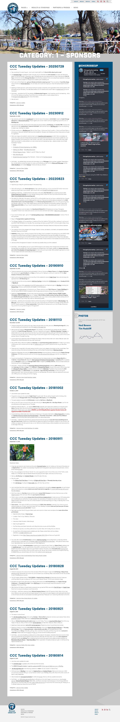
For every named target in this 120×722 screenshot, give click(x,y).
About (76, 1)
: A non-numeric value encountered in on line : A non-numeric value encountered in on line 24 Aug (96, 89)
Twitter (35, 295)
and (42, 671)
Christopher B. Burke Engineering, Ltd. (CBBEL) (25, 147)
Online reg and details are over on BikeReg (52, 666)
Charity (22, 645)
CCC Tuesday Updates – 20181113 (36, 319)
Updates (23, 102)
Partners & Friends (61, 7)
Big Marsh (15, 283)
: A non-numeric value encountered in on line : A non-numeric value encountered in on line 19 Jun (96, 259)
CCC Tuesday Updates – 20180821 (36, 608)
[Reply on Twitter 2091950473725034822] (80, 150)
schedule (21, 250)
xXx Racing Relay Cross (37, 215)
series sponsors (36, 625)
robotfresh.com (17, 547)
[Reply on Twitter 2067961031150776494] (80, 301)
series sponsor (22, 289)
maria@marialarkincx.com (25, 533)
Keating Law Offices (18, 149)
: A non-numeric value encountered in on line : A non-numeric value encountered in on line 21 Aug (96, 195)
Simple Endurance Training (18, 194)
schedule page (17, 663)
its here (40, 677)
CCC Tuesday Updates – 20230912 (37, 112)
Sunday (64, 331)
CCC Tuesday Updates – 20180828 (37, 565)
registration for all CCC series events (33, 285)
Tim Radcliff (85, 328)
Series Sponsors (25, 83)
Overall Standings (28, 377)
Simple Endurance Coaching (20, 157)
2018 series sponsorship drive (27, 679)
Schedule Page (18, 74)
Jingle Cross (52, 277)
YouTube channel (47, 157)
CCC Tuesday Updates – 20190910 (36, 265)
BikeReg (59, 285)
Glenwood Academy (24, 120)
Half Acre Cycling (36, 281)
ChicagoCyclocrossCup (89, 79)
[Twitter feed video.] (93, 232)
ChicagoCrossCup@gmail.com (20, 96)
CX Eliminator (52, 281)
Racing (37, 555)
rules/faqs (29, 250)
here (61, 579)
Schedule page (26, 363)
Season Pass (14, 287)
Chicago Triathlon (18, 221)
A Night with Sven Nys (40, 480)
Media (82, 1)
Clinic (26, 645)
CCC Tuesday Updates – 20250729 (37, 66)
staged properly (15, 495)
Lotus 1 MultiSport (62, 289)
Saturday (58, 331)
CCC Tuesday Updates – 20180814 (36, 655)
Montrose (20, 352)
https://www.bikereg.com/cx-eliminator (45, 541)
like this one (48, 552)
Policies (29, 164)
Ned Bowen (85, 325)
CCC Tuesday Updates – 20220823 (37, 178)
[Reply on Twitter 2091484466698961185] (80, 179)
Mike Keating (61, 301)
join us (35, 632)
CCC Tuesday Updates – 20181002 (36, 387)
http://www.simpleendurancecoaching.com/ (23, 196)
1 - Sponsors (18, 102)
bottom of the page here (40, 327)
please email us (60, 89)
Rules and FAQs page (57, 163)
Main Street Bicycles (18, 154)
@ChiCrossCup (99, 79)
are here (20, 469)
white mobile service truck (38, 682)
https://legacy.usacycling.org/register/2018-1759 (35, 535)
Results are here (15, 573)
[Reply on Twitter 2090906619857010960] (80, 243)
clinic (32, 483)
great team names (15, 618)
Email (93, 1)
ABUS (14, 144)
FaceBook (13, 585)
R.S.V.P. (29, 632)
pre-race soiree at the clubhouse (46, 354)
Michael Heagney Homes (19, 152)
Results (40, 555)
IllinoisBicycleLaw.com (29, 149)
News (76, 7)
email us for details (26, 410)
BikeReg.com (14, 122)
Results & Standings (41, 7)
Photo (33, 555)
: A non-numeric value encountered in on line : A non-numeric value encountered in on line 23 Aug (96, 166)
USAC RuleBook (15, 164)
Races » (24, 7)
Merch (88, 1)
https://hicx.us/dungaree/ (60, 210)
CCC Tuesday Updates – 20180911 (36, 438)
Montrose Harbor (58, 350)
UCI (33, 428)
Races (22, 709)
